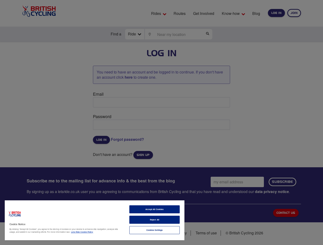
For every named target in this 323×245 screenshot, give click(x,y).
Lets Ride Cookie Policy (82, 232)
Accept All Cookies (154, 209)
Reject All (154, 219)
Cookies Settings (154, 230)
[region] (94, 220)
